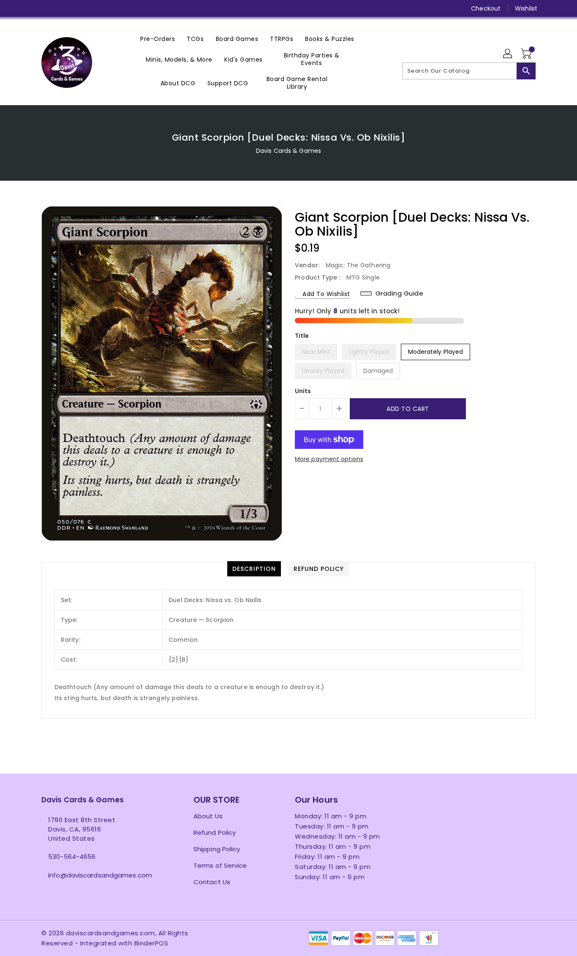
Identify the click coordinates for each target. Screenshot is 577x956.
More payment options (329, 459)
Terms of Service (220, 865)
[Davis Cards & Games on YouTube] (77, 8)
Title (302, 335)
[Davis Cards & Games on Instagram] (61, 8)
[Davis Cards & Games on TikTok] (126, 8)
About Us (208, 816)
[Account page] (508, 54)
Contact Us (211, 881)
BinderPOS (151, 943)
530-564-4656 (71, 856)
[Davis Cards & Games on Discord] (93, 8)
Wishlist (526, 8)
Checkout (486, 8)
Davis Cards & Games (288, 151)
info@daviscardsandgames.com (100, 875)
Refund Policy (214, 832)
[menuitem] (157, 38)
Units (303, 391)
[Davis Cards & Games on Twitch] (110, 8)
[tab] (254, 568)
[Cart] (527, 54)
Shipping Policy (216, 849)
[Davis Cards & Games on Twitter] (45, 8)
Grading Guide (400, 293)
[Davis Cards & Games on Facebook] (29, 8)
